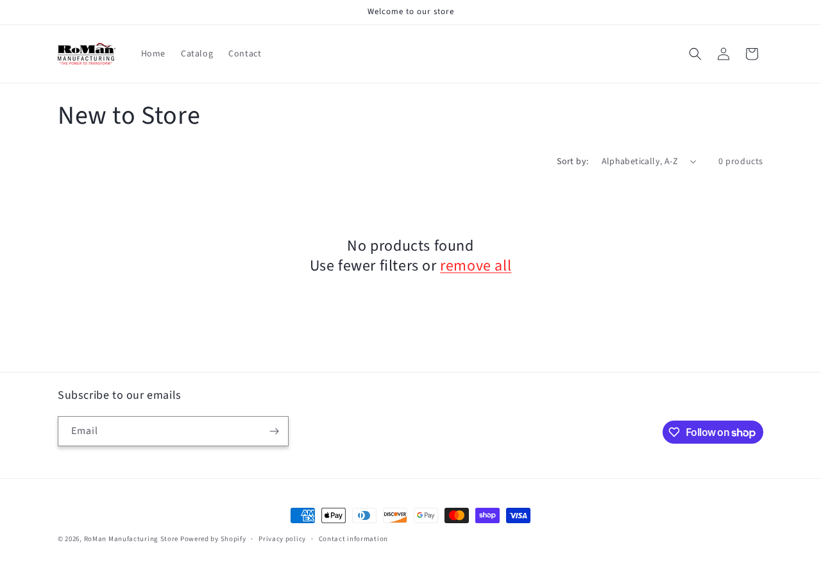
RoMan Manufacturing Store (131, 539)
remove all (475, 266)
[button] (695, 54)
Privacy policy (282, 539)
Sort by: (572, 161)
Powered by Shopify (213, 539)
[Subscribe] (274, 431)
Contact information (353, 539)
